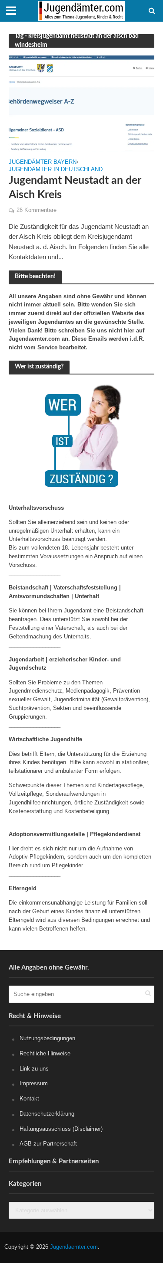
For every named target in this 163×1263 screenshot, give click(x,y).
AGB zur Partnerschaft (48, 1143)
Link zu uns (34, 1068)
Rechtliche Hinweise (45, 1053)
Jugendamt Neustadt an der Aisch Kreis (75, 187)
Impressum (34, 1083)
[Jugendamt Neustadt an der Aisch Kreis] (81, 103)
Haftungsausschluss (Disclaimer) (61, 1129)
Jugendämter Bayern (43, 162)
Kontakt (29, 1098)
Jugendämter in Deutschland (56, 170)
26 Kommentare (37, 210)
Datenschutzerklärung (47, 1113)
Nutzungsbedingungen (47, 1038)
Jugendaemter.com (74, 1247)
